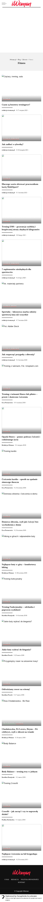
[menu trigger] (5, 3)
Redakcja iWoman (8, 445)
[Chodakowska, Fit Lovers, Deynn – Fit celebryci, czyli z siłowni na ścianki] (21, 712)
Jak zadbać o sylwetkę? (12, 144)
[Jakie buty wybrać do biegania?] (21, 633)
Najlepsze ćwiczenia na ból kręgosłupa (19, 854)
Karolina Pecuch (7, 655)
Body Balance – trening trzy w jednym (19, 771)
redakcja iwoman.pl (8, 110)
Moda (13, 306)
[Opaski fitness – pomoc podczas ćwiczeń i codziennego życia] (21, 420)
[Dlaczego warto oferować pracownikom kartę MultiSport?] (21, 167)
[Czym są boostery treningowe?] (21, 88)
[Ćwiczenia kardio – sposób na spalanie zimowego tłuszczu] (21, 463)
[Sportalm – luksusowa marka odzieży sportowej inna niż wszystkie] (21, 295)
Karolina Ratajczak (8, 615)
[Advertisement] (21, 30)
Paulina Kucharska (8, 820)
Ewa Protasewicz (7, 402)
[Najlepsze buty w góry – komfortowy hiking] (21, 548)
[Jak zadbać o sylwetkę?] (21, 128)
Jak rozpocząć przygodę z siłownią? (18, 354)
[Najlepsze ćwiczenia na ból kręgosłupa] (21, 837)
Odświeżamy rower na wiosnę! (16, 689)
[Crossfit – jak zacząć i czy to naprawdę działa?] (21, 795)
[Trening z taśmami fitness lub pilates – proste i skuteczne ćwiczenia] (21, 377)
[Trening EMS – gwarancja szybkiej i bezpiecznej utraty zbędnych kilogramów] (21, 210)
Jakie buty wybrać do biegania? (16, 649)
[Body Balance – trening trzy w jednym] (21, 755)
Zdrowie (15, 138)
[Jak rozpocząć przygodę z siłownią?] (21, 338)
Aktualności (9, 723)
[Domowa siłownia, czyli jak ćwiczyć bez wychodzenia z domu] (21, 505)
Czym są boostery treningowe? (16, 104)
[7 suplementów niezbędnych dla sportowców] (21, 253)
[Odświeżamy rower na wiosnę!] (21, 673)
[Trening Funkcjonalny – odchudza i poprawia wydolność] (21, 590)
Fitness (6, 99)
